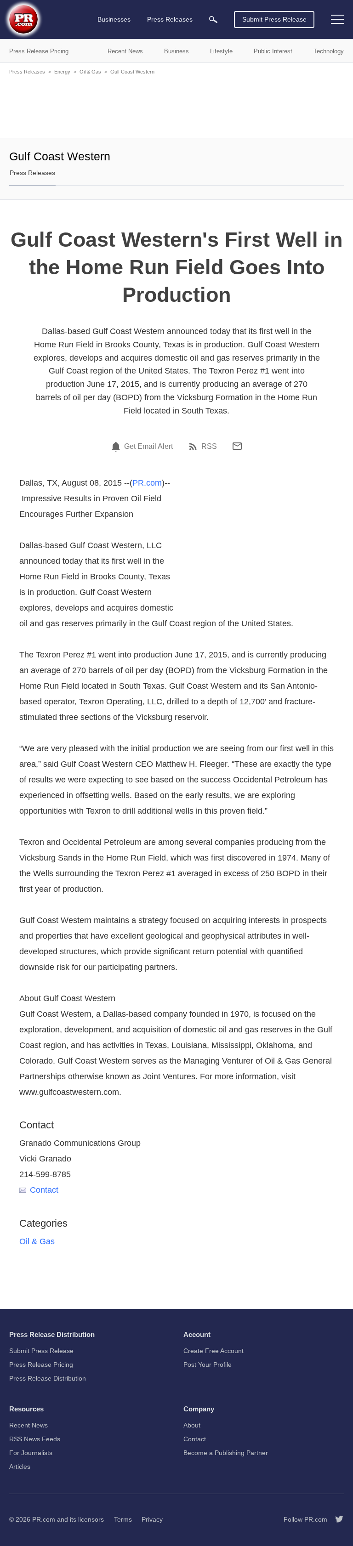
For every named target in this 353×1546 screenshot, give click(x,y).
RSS (209, 446)
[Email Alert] (117, 446)
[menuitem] (213, 19)
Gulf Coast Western (132, 71)
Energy (62, 71)
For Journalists (30, 1452)
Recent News (28, 1425)
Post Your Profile (207, 1364)
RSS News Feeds (34, 1439)
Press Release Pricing (41, 1364)
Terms (123, 1519)
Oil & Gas (90, 71)
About (191, 1425)
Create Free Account (213, 1350)
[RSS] (194, 446)
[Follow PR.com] (335, 1519)
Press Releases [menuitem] (170, 19)
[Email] (237, 446)
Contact (44, 1190)
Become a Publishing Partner (225, 1452)
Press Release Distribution (47, 1378)
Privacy (152, 1519)
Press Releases (27, 71)
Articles (19, 1466)
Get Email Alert (148, 446)
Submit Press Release (274, 19)
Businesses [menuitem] (114, 19)
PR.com (147, 482)
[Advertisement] (176, 105)
